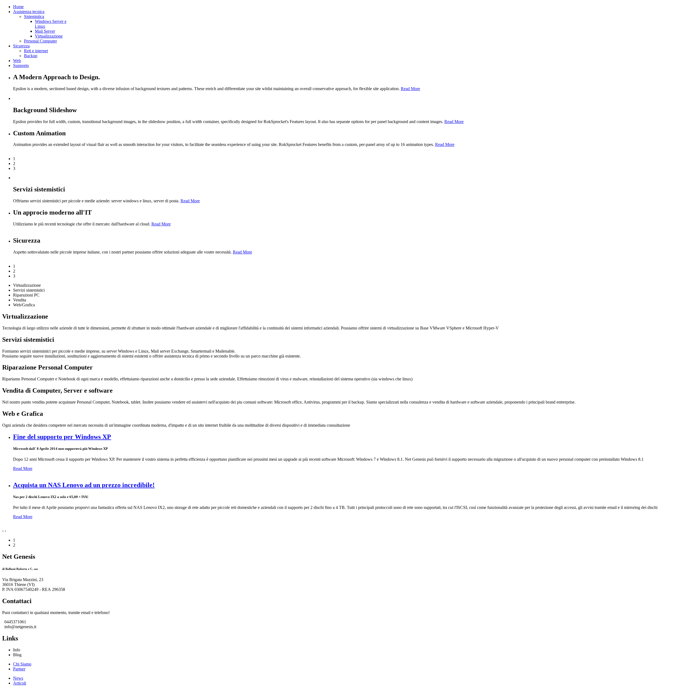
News (18, 678)
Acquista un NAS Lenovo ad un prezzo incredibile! (84, 485)
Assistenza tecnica (28, 11)
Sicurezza (21, 46)
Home (18, 6)
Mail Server (45, 31)
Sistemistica (34, 16)
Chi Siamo (22, 664)
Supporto (21, 65)
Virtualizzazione (49, 36)
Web (17, 60)
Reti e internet (36, 50)
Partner (19, 669)
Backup (30, 55)
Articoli (19, 683)
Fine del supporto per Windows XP (62, 436)
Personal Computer (40, 41)
